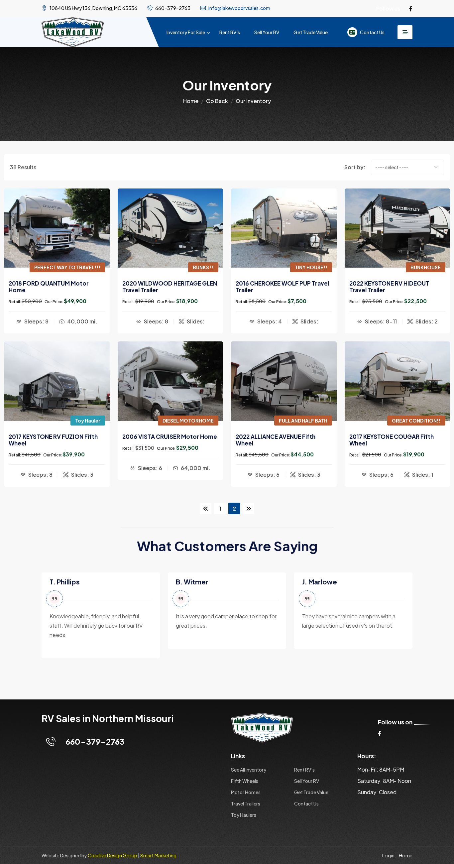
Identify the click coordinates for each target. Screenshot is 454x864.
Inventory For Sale (186, 32)
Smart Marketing (158, 855)
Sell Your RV (266, 32)
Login (388, 855)
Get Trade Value (310, 32)
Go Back (217, 100)
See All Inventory (248, 770)
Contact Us (372, 32)
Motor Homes (246, 792)
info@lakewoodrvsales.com (239, 8)
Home (190, 100)
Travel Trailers (245, 803)
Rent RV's (229, 32)
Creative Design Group (112, 855)
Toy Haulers (243, 815)
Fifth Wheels (244, 781)
